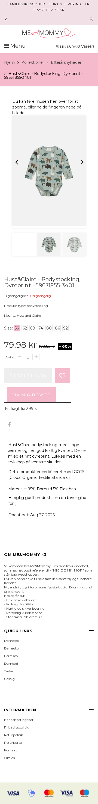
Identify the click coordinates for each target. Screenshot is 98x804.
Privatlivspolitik (16, 727)
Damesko (11, 641)
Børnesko (11, 648)
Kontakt (10, 750)
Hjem (9, 62)
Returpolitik (13, 735)
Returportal (13, 742)
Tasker (9, 671)
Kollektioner (33, 62)
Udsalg (9, 679)
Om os (9, 758)
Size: (8, 328)
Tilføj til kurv (28, 376)
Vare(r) (77, 46)
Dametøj (11, 663)
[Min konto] (6, 20)
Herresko (11, 656)
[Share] (9, 425)
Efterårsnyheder (66, 62)
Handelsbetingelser (18, 720)
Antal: (10, 357)
